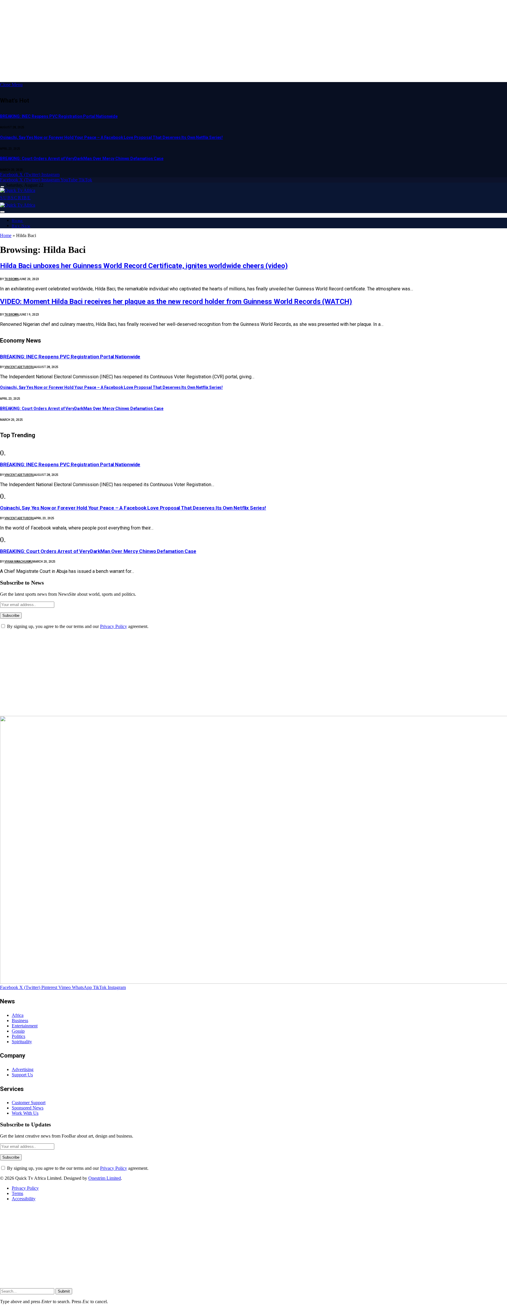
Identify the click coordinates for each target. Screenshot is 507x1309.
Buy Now (21, 226)
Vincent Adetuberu (19, 367)
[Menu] (2, 187)
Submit (64, 1291)
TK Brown (11, 279)
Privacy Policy (113, 626)
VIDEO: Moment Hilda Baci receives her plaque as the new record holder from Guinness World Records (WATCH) (176, 301)
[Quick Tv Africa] (17, 190)
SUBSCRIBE (15, 197)
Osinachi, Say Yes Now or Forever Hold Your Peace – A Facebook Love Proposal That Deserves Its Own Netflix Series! (111, 137)
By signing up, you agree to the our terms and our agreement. (77, 626)
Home (17, 220)
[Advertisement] (176, 41)
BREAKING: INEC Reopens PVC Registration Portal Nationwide (59, 116)
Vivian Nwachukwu (18, 561)
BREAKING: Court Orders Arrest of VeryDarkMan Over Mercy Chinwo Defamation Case (81, 158)
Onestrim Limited (104, 1178)
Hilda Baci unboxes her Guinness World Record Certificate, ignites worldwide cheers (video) (144, 266)
